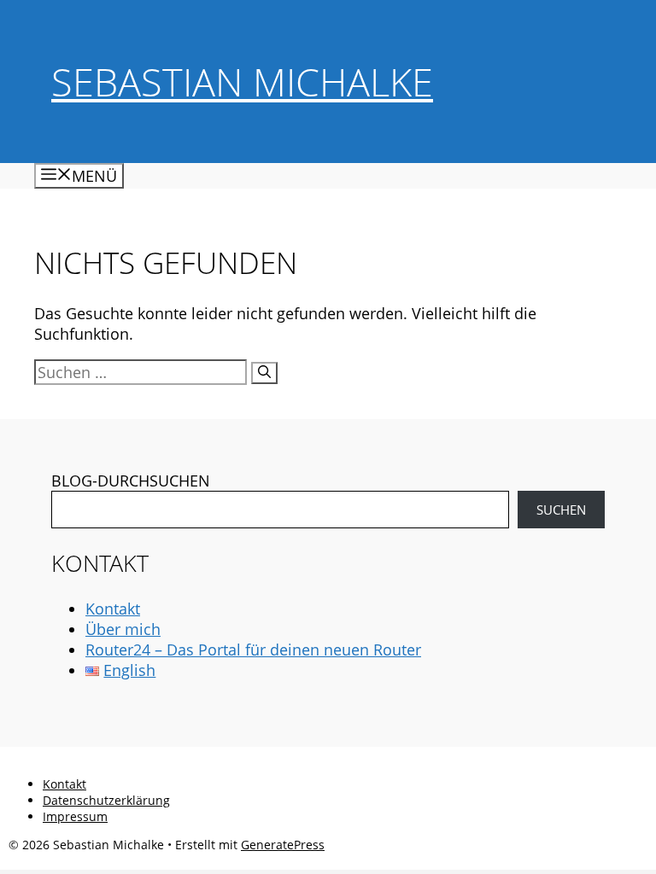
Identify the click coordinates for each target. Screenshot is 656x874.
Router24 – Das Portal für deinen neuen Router (253, 649)
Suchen (561, 509)
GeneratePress (283, 844)
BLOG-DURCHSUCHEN (130, 480)
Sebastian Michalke (242, 81)
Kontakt (112, 608)
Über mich (123, 629)
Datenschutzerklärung (106, 800)
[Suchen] (264, 373)
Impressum (75, 816)
